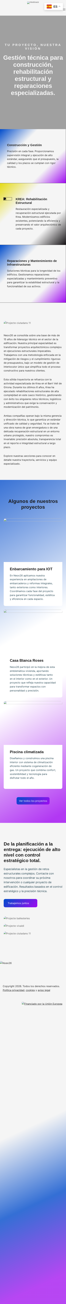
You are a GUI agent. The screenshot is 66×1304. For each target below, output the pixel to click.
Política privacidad (13, 990)
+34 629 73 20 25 (51, 1062)
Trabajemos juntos (18, 903)
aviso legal (44, 990)
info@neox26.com (26, 1062)
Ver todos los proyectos (33, 800)
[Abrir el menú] (64, 9)
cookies (30, 990)
